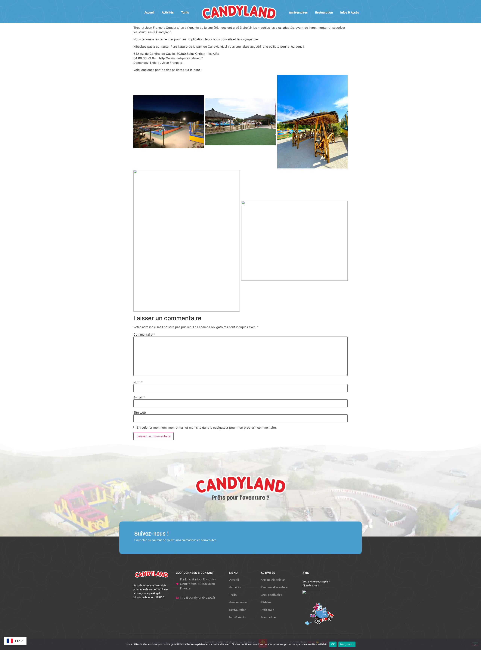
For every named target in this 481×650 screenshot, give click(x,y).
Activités (168, 12)
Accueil (149, 12)
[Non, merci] (475, 644)
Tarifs (185, 12)
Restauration (324, 12)
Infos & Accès (349, 12)
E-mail (139, 397)
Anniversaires (298, 12)
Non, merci (347, 644)
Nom (138, 382)
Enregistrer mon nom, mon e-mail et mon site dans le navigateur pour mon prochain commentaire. (207, 427)
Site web (139, 412)
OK (333, 644)
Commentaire (144, 334)
